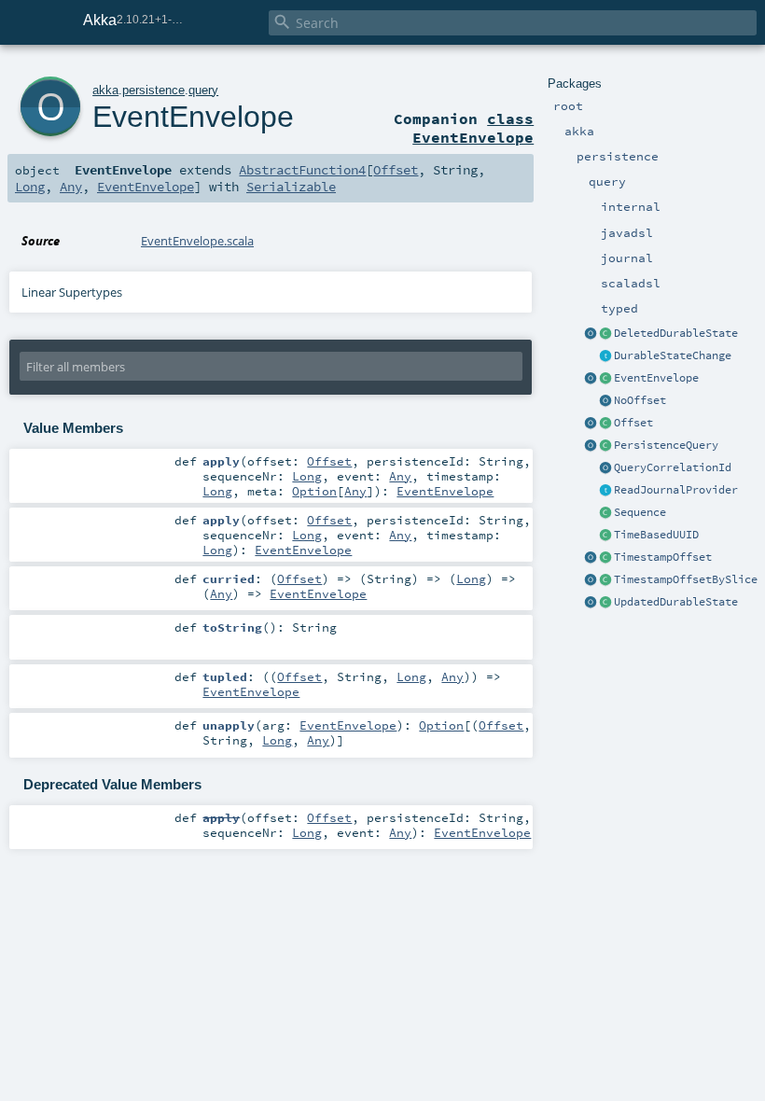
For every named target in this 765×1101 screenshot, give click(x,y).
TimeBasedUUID (656, 534)
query (203, 90)
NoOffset (640, 400)
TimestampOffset (663, 557)
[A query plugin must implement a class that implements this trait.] (605, 490)
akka (105, 90)
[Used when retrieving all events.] (605, 401)
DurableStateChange (672, 355)
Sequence (640, 512)
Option (314, 490)
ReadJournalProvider (676, 489)
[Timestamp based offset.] (605, 557)
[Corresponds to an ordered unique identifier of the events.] (605, 535)
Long (30, 186)
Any (71, 186)
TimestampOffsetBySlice (686, 579)
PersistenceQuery (666, 445)
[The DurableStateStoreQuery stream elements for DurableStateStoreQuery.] (605, 356)
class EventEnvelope (473, 127)
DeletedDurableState (676, 333)
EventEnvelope (656, 377)
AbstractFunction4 (302, 169)
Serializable (291, 186)
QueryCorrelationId (672, 467)
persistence (153, 90)
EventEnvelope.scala (197, 240)
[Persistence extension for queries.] (590, 446)
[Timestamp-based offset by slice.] (590, 580)
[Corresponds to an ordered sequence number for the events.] (605, 513)
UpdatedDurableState (676, 601)
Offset (633, 422)
